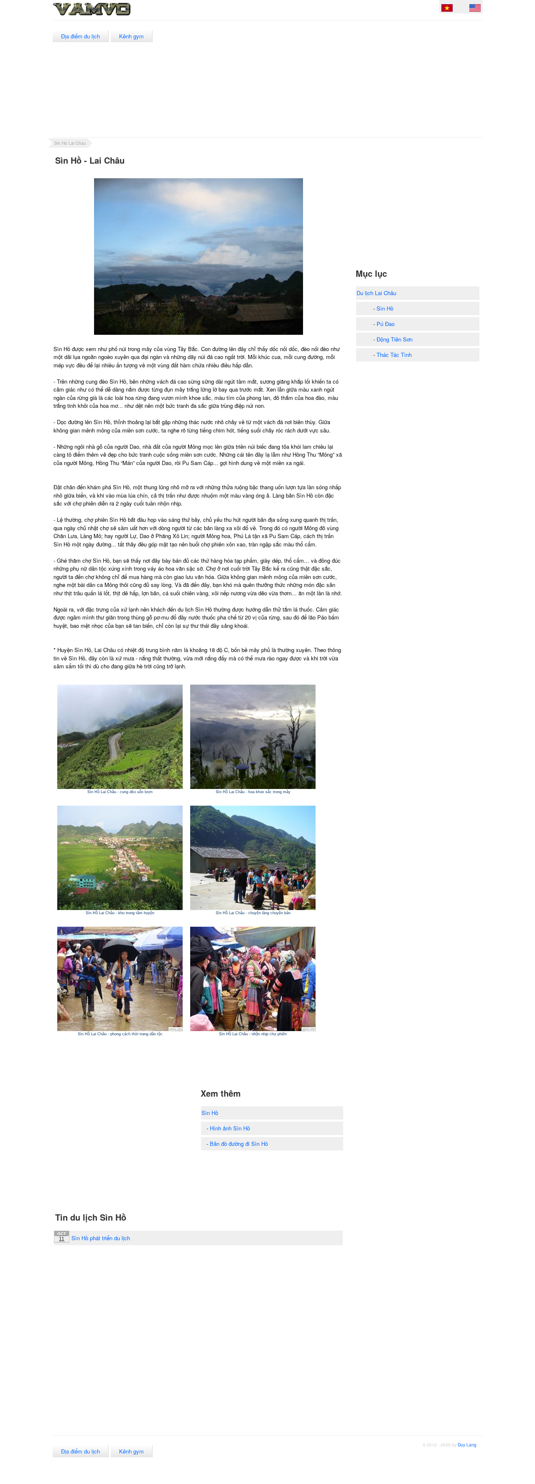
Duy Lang (467, 1445)
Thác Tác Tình (394, 355)
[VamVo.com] (110, 16)
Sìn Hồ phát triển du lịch (100, 1238)
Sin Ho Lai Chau (70, 143)
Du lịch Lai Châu (376, 293)
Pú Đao (386, 324)
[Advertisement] (330, 78)
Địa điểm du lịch (80, 36)
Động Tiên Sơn (395, 339)
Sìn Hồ (209, 1113)
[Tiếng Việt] (447, 9)
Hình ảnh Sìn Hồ (230, 1128)
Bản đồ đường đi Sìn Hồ (239, 1144)
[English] (475, 9)
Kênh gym (131, 36)
